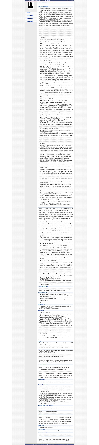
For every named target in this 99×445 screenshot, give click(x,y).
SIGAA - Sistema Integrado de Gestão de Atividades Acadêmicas (39, 0)
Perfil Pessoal (28, 12)
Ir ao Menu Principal (31, 23)
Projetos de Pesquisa (30, 18)
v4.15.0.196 (66, 444)
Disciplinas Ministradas (30, 15)
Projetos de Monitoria (30, 21)
